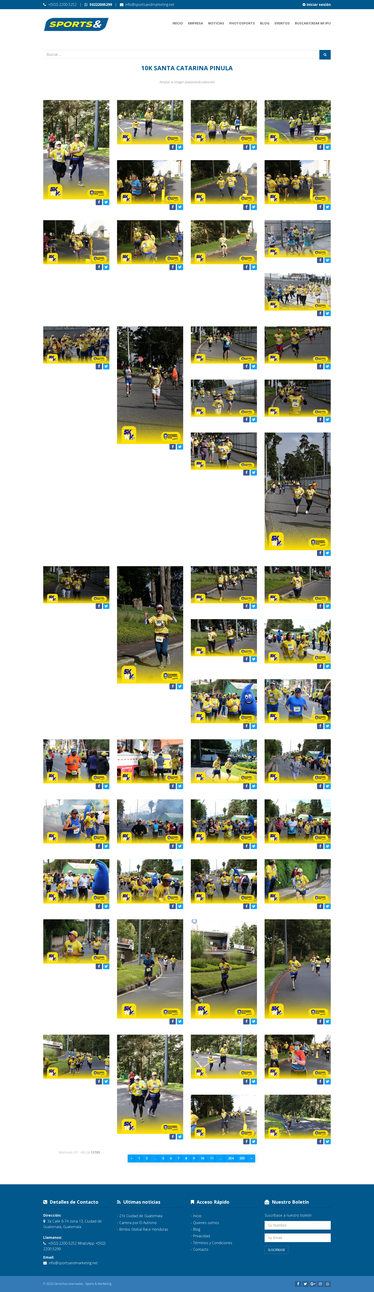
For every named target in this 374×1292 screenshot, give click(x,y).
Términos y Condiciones (212, 1242)
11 (211, 1158)
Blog (264, 23)
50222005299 (100, 4)
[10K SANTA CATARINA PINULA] (76, 150)
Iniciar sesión (318, 4)
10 (202, 1158)
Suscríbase (276, 1250)
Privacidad (201, 1235)
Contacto (200, 1249)
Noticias (216, 23)
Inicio (177, 23)
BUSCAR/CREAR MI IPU (313, 23)
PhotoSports (242, 23)
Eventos (282, 23)
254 (231, 1158)
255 (242, 1158)
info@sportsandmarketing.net (149, 4)
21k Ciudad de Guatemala (140, 1215)
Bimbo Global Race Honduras (143, 1229)
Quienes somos (206, 1222)
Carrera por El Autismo (138, 1222)
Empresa (195, 23)
